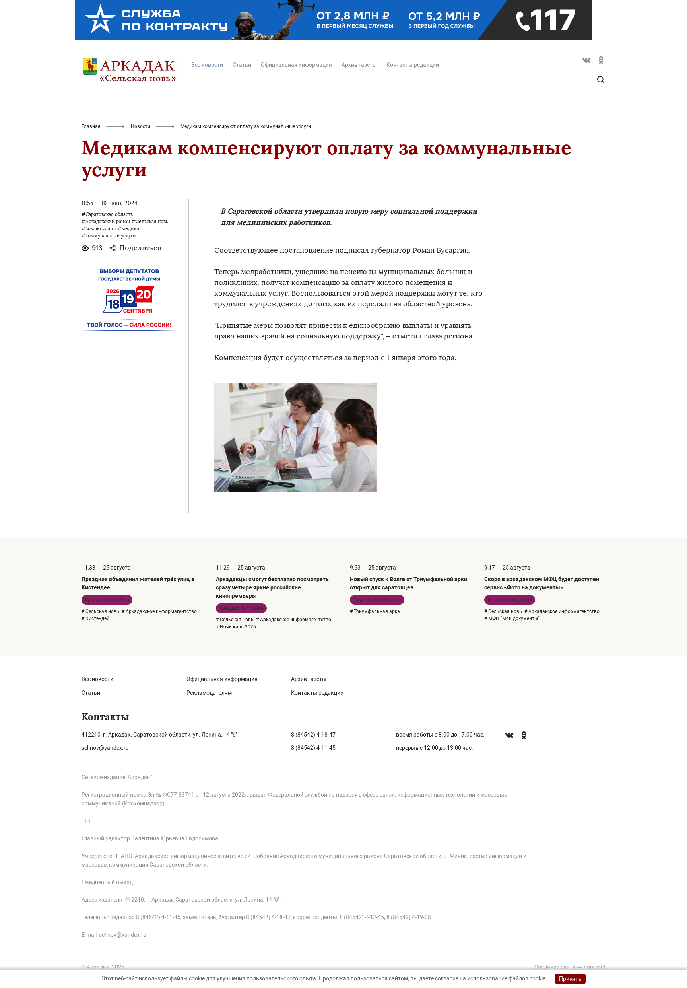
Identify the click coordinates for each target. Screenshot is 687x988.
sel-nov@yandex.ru (105, 748)
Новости (140, 126)
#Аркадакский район (106, 221)
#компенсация (99, 228)
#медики (129, 228)
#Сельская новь (150, 221)
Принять (570, 979)
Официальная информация (296, 65)
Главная (91, 126)
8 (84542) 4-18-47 (313, 734)
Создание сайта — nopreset (569, 967)
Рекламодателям (209, 693)
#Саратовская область (107, 214)
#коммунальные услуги (109, 236)
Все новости (97, 679)
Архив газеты (359, 65)
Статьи (242, 65)
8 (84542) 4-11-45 (313, 748)
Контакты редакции (412, 65)
